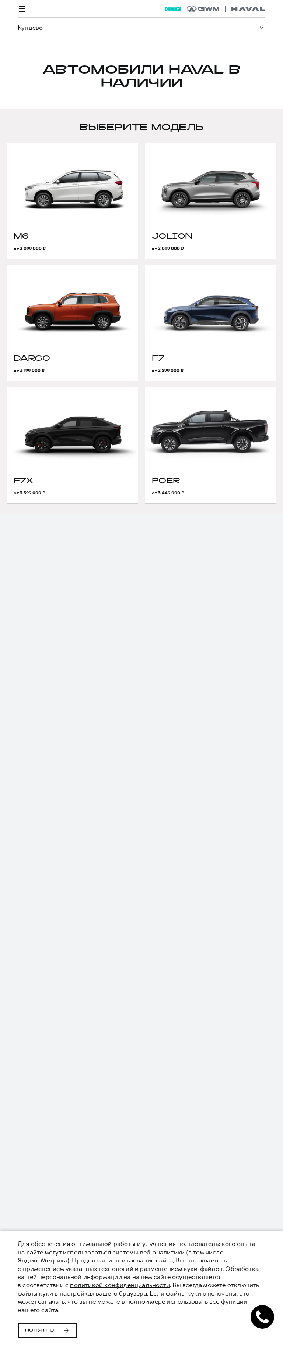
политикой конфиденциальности (120, 1285)
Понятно (39, 1330)
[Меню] (22, 8)
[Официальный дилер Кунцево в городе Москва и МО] (226, 9)
